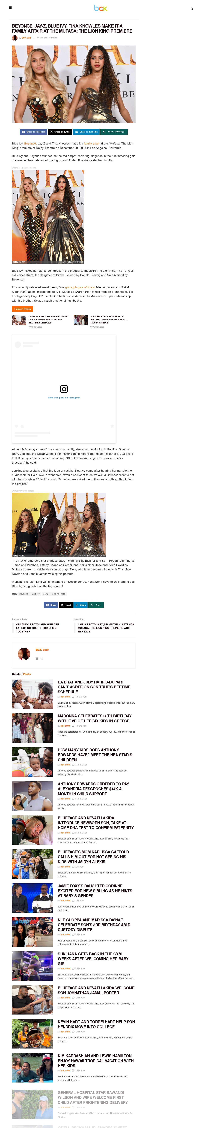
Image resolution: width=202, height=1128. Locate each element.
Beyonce (23, 593)
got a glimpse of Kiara (80, 287)
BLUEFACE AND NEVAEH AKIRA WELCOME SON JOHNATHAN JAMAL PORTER (96, 990)
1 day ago (79, 866)
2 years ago (42, 37)
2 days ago (79, 934)
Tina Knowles (58, 593)
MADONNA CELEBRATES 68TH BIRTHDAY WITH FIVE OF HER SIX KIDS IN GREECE (95, 718)
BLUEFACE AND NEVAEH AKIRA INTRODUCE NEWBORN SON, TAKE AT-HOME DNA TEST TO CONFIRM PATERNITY (96, 822)
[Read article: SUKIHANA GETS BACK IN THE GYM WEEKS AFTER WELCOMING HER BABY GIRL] (32, 966)
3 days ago (79, 997)
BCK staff (26, 37)
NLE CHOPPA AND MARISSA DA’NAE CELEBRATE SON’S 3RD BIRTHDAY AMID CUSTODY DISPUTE (94, 924)
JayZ (45, 593)
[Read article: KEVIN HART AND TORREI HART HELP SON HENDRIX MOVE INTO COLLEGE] (32, 1034)
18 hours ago (81, 798)
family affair (91, 143)
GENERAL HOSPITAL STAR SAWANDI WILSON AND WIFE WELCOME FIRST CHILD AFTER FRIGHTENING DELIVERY (93, 1094)
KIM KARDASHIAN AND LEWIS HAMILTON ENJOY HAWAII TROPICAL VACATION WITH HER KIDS (96, 1060)
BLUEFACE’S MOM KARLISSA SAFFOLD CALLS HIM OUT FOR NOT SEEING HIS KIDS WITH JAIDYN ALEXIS (93, 856)
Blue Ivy (36, 593)
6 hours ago (80, 726)
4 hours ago (80, 696)
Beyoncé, (30, 143)
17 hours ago (81, 764)
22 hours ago (81, 832)
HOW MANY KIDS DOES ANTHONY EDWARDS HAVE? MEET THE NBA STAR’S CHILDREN (95, 754)
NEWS (54, 37)
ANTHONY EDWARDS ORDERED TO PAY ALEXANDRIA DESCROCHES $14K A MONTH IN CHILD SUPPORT (93, 788)
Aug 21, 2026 (36, 327)
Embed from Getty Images (24, 168)
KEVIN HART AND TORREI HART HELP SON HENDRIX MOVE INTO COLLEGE (96, 1024)
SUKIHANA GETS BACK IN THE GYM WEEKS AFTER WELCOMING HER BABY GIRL (93, 958)
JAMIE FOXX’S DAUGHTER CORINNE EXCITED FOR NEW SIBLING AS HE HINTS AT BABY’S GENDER (95, 890)
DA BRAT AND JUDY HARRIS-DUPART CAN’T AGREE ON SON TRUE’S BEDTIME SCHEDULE (94, 686)
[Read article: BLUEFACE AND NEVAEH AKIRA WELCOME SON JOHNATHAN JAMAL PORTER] (32, 1000)
